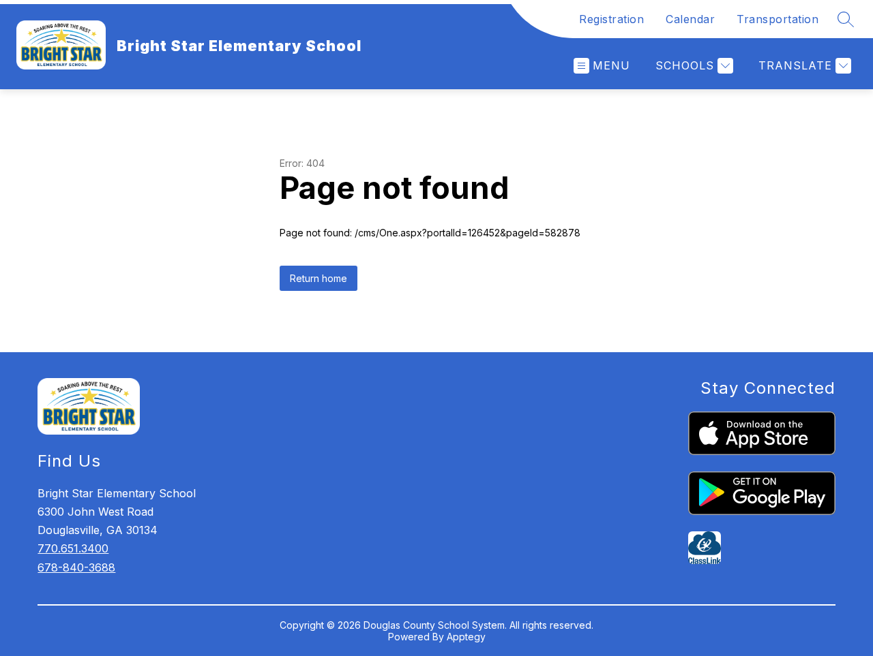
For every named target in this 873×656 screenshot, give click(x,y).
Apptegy (466, 636)
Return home (318, 278)
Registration (611, 19)
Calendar (690, 19)
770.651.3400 (73, 548)
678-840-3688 (76, 567)
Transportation (777, 19)
